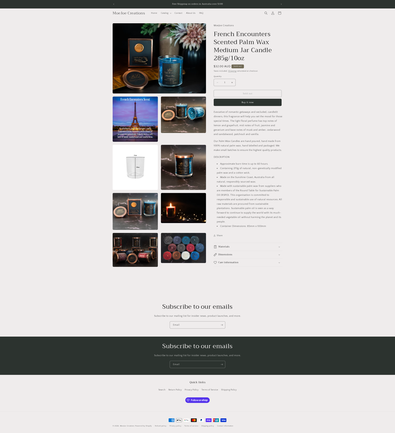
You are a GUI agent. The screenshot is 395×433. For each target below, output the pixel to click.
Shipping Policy (229, 390)
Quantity (218, 76)
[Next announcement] (281, 4)
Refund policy (160, 426)
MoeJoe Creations (127, 426)
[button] (166, 13)
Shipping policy (207, 426)
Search (162, 390)
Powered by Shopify (143, 426)
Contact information (225, 426)
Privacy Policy (191, 390)
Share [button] (220, 235)
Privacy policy (175, 426)
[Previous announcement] (113, 4)
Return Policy (175, 390)
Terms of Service (210, 390)
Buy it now (248, 102)
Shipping (232, 71)
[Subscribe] (221, 325)
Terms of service (191, 426)
